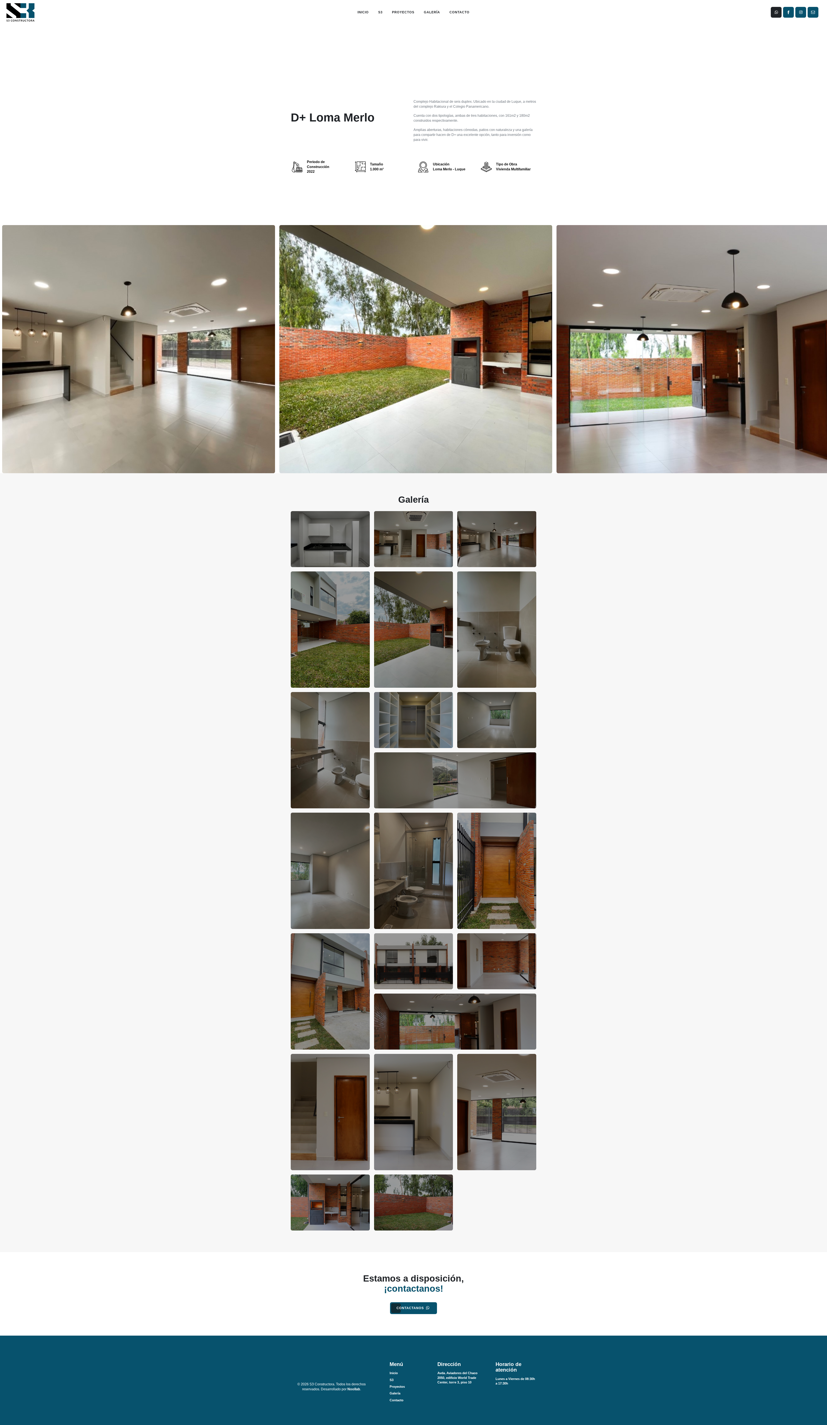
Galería (432, 12)
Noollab (353, 1389)
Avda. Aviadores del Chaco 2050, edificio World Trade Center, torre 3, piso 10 (457, 1377)
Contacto (459, 12)
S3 (380, 12)
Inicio (363, 12)
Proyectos (403, 12)
